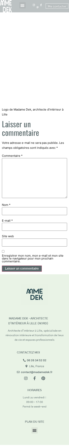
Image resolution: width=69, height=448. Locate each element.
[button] (22, 5)
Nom (6, 204)
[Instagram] (26, 378)
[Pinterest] (43, 378)
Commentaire (12, 155)
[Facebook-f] (34, 378)
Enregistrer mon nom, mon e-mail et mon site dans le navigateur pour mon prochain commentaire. (32, 258)
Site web (8, 236)
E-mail (7, 220)
